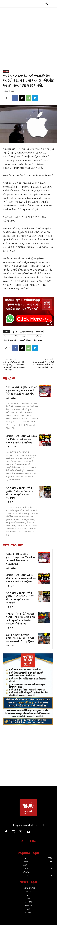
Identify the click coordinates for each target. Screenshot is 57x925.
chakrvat (39, 332)
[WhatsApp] (28, 98)
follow (30, 336)
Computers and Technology (14, 336)
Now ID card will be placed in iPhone (17, 340)
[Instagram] (13, 832)
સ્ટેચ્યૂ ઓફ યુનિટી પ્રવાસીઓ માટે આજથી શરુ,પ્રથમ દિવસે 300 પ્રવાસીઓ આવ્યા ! (43, 364)
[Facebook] (15, 98)
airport (14, 332)
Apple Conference (26, 332)
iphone (38, 336)
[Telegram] (35, 98)
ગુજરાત (6, 71)
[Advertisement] (28, 40)
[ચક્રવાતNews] (28, 808)
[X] (22, 98)
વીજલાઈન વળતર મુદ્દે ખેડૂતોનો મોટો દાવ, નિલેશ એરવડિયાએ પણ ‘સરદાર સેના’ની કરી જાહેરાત (21, 439)
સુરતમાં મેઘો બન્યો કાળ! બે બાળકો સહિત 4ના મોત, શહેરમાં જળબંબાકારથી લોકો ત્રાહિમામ (20, 638)
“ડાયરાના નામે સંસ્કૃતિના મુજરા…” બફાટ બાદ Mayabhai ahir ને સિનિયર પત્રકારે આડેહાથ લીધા (21, 390)
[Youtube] (28, 832)
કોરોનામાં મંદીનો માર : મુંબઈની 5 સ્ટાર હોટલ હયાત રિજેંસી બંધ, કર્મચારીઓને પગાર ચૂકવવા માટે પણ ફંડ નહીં (14, 366)
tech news (38, 340)
